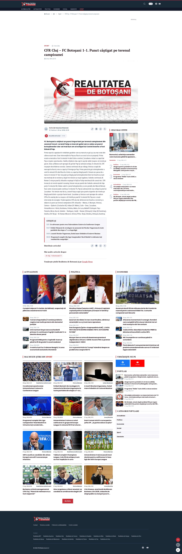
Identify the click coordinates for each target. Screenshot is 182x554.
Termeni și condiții (45, 525)
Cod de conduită (73, 525)
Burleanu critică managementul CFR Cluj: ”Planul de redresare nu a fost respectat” (36, 491)
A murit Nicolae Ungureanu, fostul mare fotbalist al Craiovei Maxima (75, 234)
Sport (59, 14)
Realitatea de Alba (98, 536)
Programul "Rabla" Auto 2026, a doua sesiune (140, 389)
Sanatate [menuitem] (73, 9)
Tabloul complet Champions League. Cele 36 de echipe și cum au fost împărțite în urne (66, 457)
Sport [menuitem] (82, 9)
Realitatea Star (60, 536)
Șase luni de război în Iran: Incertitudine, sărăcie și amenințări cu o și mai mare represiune (89, 321)
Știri (54, 14)
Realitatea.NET (37, 536)
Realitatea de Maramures (53, 539)
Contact (35, 525)
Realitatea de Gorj (105, 539)
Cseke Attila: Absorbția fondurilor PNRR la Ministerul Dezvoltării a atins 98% (140, 331)
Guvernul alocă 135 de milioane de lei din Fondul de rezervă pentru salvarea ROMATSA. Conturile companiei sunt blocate (136, 310)
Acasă (48, 14)
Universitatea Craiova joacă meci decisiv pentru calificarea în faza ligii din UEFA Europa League (98, 457)
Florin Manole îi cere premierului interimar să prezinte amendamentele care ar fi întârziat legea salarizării (141, 347)
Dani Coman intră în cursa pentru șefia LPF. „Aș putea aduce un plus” (98, 421)
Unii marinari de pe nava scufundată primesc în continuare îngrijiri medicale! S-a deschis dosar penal (48, 332)
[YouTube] (159, 4)
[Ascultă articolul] (178, 540)
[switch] (151, 4)
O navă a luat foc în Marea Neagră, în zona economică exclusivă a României (47, 348)
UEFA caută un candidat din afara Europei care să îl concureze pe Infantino (36, 457)
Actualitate (117, 184)
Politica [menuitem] (48, 9)
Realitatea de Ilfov (136, 536)
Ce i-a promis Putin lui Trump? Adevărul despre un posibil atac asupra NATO (89, 348)
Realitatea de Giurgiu (123, 536)
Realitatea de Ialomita (68, 539)
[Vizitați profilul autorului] (46, 129)
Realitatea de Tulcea (81, 539)
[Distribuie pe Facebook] (96, 129)
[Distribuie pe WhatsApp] (100, 129)
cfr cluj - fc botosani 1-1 (53, 256)
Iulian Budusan (108, 383)
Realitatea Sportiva (48, 536)
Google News (87, 262)
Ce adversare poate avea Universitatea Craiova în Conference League (75, 224)
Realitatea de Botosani (43, 383)
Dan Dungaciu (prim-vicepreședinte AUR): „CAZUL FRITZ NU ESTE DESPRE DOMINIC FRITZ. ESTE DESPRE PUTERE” (89, 329)
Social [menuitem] (65, 9)
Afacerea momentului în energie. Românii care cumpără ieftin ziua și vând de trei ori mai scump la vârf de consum (140, 322)
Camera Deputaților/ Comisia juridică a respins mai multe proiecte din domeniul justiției (46, 322)
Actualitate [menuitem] (37, 9)
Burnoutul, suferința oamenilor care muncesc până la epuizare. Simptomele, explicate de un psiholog (122, 158)
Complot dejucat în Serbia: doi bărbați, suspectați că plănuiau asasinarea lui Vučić (44, 309)
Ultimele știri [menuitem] (25, 9)
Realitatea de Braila (111, 536)
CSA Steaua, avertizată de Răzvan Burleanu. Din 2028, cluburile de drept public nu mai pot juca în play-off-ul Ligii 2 (98, 492)
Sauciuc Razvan (62, 128)
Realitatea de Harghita (85, 536)
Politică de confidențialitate (59, 525)
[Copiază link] (92, 129)
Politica (115, 164)
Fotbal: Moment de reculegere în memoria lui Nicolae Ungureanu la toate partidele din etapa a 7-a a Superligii (77, 229)
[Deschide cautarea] (144, 4)
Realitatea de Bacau (38, 539)
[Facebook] (156, 4)
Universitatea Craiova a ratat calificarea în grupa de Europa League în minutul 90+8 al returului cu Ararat (67, 423)
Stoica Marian (77, 383)
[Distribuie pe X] (104, 129)
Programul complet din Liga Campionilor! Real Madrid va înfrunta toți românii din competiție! (76, 238)
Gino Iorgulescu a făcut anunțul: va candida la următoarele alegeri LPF (67, 490)
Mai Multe (68, 501)
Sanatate (112, 160)
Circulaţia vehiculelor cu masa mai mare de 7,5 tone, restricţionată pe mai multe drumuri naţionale (124, 189)
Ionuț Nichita (108, 417)
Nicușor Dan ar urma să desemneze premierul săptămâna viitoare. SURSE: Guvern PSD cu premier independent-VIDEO (89, 339)
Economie (116, 174)
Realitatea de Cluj (93, 539)
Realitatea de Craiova (71, 536)
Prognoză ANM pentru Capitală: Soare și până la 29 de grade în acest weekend (46, 341)
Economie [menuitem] (57, 9)
